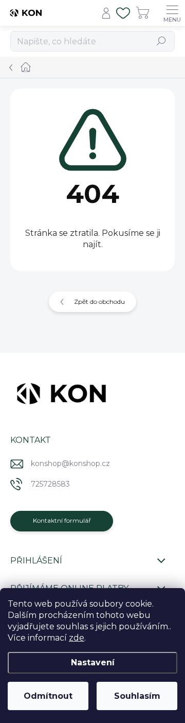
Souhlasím (137, 696)
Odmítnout (48, 696)
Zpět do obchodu (99, 301)
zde (76, 638)
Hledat (161, 41)
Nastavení (93, 662)
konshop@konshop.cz (70, 463)
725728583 (50, 484)
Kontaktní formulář (62, 520)
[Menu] (172, 13)
